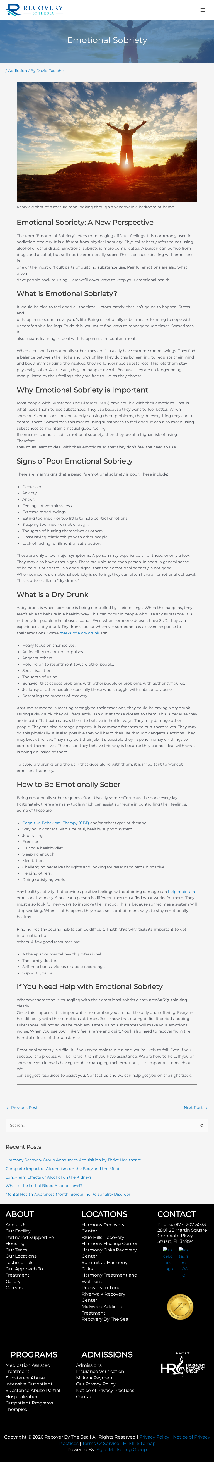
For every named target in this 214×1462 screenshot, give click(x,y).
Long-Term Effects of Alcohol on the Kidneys (49, 1177)
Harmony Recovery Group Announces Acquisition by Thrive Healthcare (73, 1160)
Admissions (89, 1365)
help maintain (181, 891)
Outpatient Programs (29, 1403)
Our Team (16, 1250)
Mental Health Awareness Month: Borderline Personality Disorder (68, 1194)
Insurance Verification (100, 1371)
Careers (14, 1287)
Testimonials (19, 1262)
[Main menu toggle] (203, 10)
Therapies (16, 1409)
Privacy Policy (154, 1437)
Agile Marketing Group (121, 1449)
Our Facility (18, 1231)
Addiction (17, 70)
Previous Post (22, 1107)
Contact (85, 1396)
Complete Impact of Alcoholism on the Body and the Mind (62, 1168)
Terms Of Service (100, 1443)
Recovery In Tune (101, 1287)
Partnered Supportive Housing (30, 1240)
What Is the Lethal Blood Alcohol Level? (44, 1185)
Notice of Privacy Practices (105, 1390)
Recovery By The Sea (105, 1319)
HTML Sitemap (139, 1443)
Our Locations (21, 1256)
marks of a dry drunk (79, 633)
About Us (16, 1224)
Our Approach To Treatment (24, 1272)
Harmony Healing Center (110, 1243)
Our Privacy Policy (96, 1384)
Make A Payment (95, 1377)
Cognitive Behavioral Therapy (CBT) (55, 823)
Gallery (13, 1281)
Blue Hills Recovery (103, 1237)
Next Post (196, 1107)
